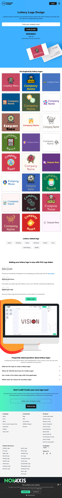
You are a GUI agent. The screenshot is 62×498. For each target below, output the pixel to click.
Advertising (26, 247)
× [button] (60, 484)
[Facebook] (44, 454)
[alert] (31, 490)
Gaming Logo (6, 458)
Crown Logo (24, 461)
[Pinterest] (51, 454)
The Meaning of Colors (48, 437)
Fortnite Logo (6, 461)
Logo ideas (5, 426)
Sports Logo (24, 448)
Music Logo (24, 471)
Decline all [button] (36, 491)
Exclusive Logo (46, 419)
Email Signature (47, 429)
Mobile (37, 247)
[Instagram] (47, 454)
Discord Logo (6, 456)
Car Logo (5, 451)
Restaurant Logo (25, 468)
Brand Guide (46, 431)
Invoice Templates (47, 424)
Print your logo (46, 426)
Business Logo (6, 468)
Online (45, 243)
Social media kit (47, 434)
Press (4, 419)
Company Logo (6, 466)
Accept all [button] (25, 491)
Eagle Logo (5, 453)
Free (53, 243)
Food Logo (23, 474)
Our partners (26, 421)
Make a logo (31, 299)
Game (9, 243)
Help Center (6, 431)
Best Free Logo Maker (48, 442)
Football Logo (24, 453)
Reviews (25, 426)
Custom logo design (48, 416)
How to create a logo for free (10, 424)
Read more (39, 488)
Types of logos (46, 439)
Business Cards (47, 421)
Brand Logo (24, 451)
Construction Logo (25, 458)
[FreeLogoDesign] (13, 3)
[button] (31, 495)
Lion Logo (23, 456)
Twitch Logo (6, 463)
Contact (5, 429)
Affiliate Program (27, 424)
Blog (24, 416)
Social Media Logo (25, 463)
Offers (4, 421)
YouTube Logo (6, 448)
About (4, 416)
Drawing (18, 243)
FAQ (24, 419)
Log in (53, 3)
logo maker (51, 273)
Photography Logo (25, 466)
